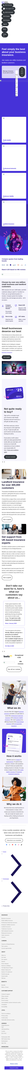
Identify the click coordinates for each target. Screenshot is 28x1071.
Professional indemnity (9, 168)
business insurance (7, 352)
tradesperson (9, 761)
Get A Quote (6, 16)
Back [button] (4, 29)
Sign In (5, 24)
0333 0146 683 (7, 5)
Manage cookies (14, 1063)
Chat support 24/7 (8, 9)
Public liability (7, 140)
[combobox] (16, 72)
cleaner (18, 759)
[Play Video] (14, 368)
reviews (24, 309)
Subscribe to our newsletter (14, 840)
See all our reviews (14, 669)
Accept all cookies (14, 1067)
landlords (18, 719)
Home (4, 851)
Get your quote (22, 72)
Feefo (20, 309)
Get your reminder (10, 457)
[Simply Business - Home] (5, 2)
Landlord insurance (8, 223)
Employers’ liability (8, 196)
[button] (14, 26)
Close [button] (4, 34)
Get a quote (7, 357)
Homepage (6, 878)
